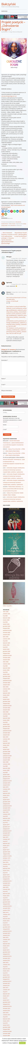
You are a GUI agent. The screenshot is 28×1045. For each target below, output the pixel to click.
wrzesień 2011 (6, 983)
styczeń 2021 (6, 749)
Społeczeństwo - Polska (6, 223)
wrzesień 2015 (6, 883)
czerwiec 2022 (6, 714)
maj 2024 (5, 666)
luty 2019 (5, 797)
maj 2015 (5, 891)
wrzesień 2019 (6, 783)
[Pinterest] (11, 211)
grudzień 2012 (6, 952)
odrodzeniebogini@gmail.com (9, 96)
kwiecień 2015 (6, 893)
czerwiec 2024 (6, 664)
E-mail (3, 384)
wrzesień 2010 (6, 1008)
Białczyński (8, 4)
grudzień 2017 (6, 826)
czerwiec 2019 (6, 789)
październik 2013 (7, 931)
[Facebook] (2, 211)
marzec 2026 (6, 620)
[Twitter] (8, 211)
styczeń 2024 (6, 674)
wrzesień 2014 (6, 908)
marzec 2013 (6, 945)
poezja (24, 223)
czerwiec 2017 (6, 839)
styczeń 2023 (6, 699)
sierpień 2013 (6, 935)
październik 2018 (7, 806)
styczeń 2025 (6, 649)
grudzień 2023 (6, 676)
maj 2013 (5, 941)
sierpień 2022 (6, 709)
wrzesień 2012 (6, 958)
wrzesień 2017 (6, 833)
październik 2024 (7, 655)
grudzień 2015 (6, 877)
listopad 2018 (6, 803)
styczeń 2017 (6, 849)
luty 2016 (5, 872)
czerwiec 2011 (6, 989)
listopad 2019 (6, 778)
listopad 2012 (6, 954)
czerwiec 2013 (6, 939)
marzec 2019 (6, 795)
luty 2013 (5, 948)
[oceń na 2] (3, 218)
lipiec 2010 (5, 1012)
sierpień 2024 (6, 659)
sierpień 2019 (6, 785)
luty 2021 (5, 747)
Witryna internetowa (6, 390)
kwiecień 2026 (6, 618)
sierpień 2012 (6, 960)
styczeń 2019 (6, 799)
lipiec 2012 (5, 962)
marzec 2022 (6, 720)
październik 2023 (7, 680)
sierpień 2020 (6, 760)
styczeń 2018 (6, 824)
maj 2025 (5, 641)
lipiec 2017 (5, 837)
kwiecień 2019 (6, 793)
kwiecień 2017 (6, 843)
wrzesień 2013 (6, 933)
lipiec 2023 (5, 686)
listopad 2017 (6, 829)
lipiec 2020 (5, 762)
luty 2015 (5, 897)
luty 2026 (5, 622)
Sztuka (13, 223)
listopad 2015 (6, 879)
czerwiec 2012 (6, 964)
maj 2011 (5, 991)
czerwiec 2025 (6, 638)
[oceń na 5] (6, 218)
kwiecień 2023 (6, 693)
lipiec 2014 (5, 912)
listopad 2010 (6, 1004)
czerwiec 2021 (6, 739)
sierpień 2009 (6, 1035)
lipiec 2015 (5, 887)
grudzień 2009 (6, 1027)
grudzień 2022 (6, 701)
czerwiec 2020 (6, 764)
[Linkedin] (17, 211)
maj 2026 (5, 615)
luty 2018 (5, 822)
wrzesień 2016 (6, 858)
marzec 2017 (6, 845)
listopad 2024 (6, 653)
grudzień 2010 (6, 1002)
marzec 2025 (6, 645)
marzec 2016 (6, 870)
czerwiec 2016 (6, 864)
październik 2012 (7, 956)
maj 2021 (5, 741)
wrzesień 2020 (6, 758)
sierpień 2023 (6, 684)
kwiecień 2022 (6, 718)
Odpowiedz (24, 258)
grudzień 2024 (6, 651)
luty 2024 (5, 672)
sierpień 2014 (6, 910)
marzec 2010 (6, 1021)
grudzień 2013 (6, 927)
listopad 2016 (6, 854)
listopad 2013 (6, 929)
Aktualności (18, 222)
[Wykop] (5, 211)
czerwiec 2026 (6, 613)
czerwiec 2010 (6, 1014)
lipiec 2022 (5, 712)
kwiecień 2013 (6, 943)
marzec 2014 (6, 920)
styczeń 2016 (6, 874)
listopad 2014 (6, 904)
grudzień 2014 (6, 902)
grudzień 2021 (6, 726)
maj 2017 (5, 841)
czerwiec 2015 (6, 889)
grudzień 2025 (6, 626)
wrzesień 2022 (6, 707)
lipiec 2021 (5, 737)
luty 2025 (5, 647)
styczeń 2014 (6, 925)
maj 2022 (5, 716)
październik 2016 (7, 856)
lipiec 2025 (5, 636)
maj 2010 (5, 1016)
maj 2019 (5, 791)
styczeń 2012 (6, 975)
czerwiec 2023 (6, 689)
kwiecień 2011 (6, 994)
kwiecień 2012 (6, 968)
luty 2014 (5, 922)
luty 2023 (5, 697)
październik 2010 (7, 1006)
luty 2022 (5, 722)
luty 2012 (5, 973)
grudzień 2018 (6, 801)
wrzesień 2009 (6, 1033)
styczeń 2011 (6, 1000)
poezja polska (4, 225)
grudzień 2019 (6, 776)
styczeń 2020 (6, 774)
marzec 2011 (6, 996)
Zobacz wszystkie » (7, 605)
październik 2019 (7, 780)
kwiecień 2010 (6, 1019)
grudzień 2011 (6, 977)
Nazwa (3, 378)
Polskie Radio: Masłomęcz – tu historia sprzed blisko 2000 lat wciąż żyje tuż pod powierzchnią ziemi (13, 488)
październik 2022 (7, 705)
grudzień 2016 (6, 851)
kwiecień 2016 (6, 868)
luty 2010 (5, 1023)
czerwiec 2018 (6, 814)
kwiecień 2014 (6, 918)
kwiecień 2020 (6, 768)
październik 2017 (7, 831)
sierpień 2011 (6, 985)
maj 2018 (5, 816)
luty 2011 (5, 998)
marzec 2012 (6, 971)
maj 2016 (5, 866)
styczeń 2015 (6, 900)
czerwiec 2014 (6, 914)
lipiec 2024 (5, 661)
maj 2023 (5, 691)
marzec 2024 (6, 670)
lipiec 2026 (5, 611)
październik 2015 (7, 881)
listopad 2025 (6, 628)
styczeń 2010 (6, 1025)
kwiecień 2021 (6, 743)
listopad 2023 (6, 678)
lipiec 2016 (5, 862)
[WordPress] (23, 211)
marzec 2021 (6, 745)
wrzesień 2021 (6, 732)
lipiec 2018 (5, 812)
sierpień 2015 (6, 885)
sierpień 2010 (6, 1010)
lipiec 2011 (5, 987)
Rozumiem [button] (22, 1043)
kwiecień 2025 (6, 643)
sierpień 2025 (6, 634)
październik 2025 (7, 630)
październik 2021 (7, 730)
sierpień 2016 (6, 860)
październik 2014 (7, 906)
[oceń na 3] (4, 218)
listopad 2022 (6, 703)
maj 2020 (5, 766)
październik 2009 (7, 1031)
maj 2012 (5, 966)
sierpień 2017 (6, 835)
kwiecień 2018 (6, 818)
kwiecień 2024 (6, 668)
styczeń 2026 (6, 624)
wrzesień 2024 (6, 657)
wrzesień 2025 (6, 632)
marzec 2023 (6, 695)
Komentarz (4, 360)
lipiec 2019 (5, 787)
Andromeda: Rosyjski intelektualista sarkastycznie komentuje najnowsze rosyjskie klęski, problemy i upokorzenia (13, 470)
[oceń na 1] (2, 218)
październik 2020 (7, 755)
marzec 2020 (6, 770)
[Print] (2, 214)
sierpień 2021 (6, 735)
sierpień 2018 (6, 810)
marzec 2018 (6, 820)
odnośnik (13, 225)
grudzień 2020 (6, 751)
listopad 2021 (6, 728)
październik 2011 (7, 981)
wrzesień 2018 (6, 808)
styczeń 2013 (6, 950)
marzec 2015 (6, 895)
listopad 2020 (6, 753)
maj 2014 (5, 916)
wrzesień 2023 (6, 682)
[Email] (5, 214)
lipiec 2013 (5, 937)
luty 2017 (5, 847)
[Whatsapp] (14, 211)
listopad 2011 (6, 979)
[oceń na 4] (5, 218)
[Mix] (20, 211)
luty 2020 (5, 772)
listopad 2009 (6, 1029)
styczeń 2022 (6, 724)
